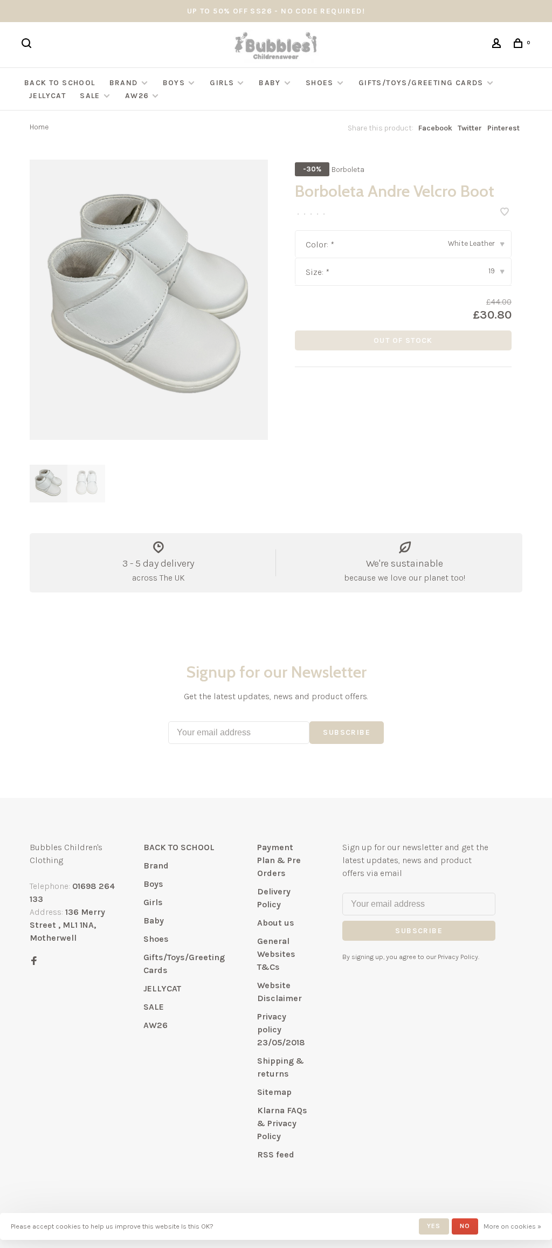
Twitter (470, 128)
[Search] (28, 45)
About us (275, 923)
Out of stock (403, 340)
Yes (434, 1226)
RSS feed (275, 1154)
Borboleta (348, 169)
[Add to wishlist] (504, 213)
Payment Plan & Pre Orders (279, 860)
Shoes (320, 82)
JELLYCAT (47, 95)
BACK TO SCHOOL (59, 82)
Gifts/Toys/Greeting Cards (422, 82)
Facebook (435, 128)
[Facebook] (34, 961)
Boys (174, 82)
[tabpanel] (149, 300)
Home (39, 127)
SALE (90, 95)
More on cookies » (512, 1226)
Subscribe (346, 732)
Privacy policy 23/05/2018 (281, 1029)
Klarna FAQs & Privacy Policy (282, 1123)
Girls (222, 82)
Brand (123, 82)
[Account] (498, 45)
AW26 (137, 95)
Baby (270, 82)
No (465, 1226)
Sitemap (274, 1092)
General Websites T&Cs (276, 954)
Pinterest (503, 128)
